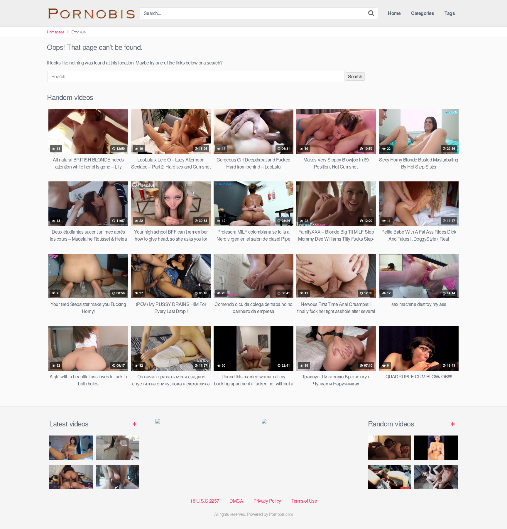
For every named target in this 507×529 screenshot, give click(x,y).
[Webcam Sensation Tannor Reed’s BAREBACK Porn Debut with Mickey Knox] (436, 477)
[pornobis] (91, 13)
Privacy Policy (267, 500)
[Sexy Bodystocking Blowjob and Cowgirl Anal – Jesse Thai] (71, 477)
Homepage (55, 32)
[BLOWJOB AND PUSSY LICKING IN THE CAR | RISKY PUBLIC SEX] (389, 477)
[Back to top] (491, 510)
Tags (450, 13)
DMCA (236, 500)
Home (394, 13)
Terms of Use (304, 500)
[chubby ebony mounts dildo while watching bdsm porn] (117, 477)
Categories (422, 13)
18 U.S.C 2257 (204, 500)
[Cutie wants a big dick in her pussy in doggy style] (117, 448)
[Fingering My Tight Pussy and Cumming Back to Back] (71, 448)
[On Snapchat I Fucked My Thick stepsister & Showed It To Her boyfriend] (436, 448)
